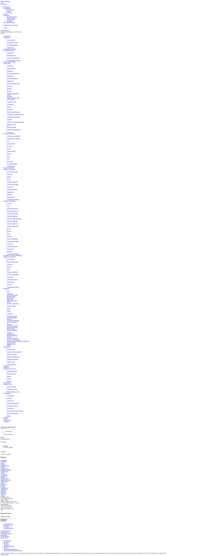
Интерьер (9, 86)
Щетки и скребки (11, 127)
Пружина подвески (12, 335)
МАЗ (8, 156)
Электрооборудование (13, 199)
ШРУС (9, 345)
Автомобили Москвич (10, 49)
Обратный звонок (8, 528)
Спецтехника (7, 382)
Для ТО (9, 95)
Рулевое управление (12, 182)
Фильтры (9, 194)
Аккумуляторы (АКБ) (9, 62)
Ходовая (9, 332)
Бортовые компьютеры (13, 403)
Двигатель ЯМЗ (11, 151)
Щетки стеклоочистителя (14, 129)
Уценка (6, 418)
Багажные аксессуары (13, 73)
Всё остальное (11, 259)
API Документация (9, 546)
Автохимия (10, 53)
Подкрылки (10, 104)
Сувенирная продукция (13, 117)
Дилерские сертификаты (10, 549)
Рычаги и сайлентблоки (13, 339)
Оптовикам (7, 6)
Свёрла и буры (11, 362)
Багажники (10, 71)
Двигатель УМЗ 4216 (12, 226)
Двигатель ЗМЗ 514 (12, 223)
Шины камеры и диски (13, 391)
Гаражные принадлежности (14, 351)
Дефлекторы (10, 81)
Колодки (9, 319)
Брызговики (10, 76)
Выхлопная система (12, 171)
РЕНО (8, 311)
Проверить (3, 519)
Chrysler (9, 203)
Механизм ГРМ (11, 296)
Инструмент (7, 346)
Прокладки (10, 299)
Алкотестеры (10, 395)
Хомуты (9, 378)
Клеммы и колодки (12, 371)
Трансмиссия (10, 192)
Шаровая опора (11, 344)
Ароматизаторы (11, 68)
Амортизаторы (11, 334)
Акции (5, 14)
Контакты (6, 15)
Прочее (9, 107)
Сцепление (10, 187)
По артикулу (9, 431)
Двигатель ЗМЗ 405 (12, 216)
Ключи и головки (11, 354)
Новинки (6, 366)
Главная (3, 451)
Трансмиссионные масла (13, 60)
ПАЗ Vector (10, 161)
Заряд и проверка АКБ (13, 98)
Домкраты (9, 96)
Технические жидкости (13, 58)
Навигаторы (10, 408)
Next (8, 141)
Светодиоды (10, 47)
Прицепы (6, 367)
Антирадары (10, 400)
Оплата (9, 11)
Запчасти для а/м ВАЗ (9, 169)
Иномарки (6, 288)
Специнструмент (11, 364)
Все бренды (4, 460)
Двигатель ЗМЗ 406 (12, 221)
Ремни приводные (12, 300)
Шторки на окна (11, 124)
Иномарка (6, 542)
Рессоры (9, 336)
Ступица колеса (11, 342)
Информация (7, 8)
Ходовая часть (11, 197)
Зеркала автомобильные (13, 83)
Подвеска (9, 236)
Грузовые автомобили (10, 133)
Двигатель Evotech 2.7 (13, 211)
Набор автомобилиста (13, 93)
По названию (9, 434)
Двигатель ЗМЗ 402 (12, 213)
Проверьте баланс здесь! (7, 508)
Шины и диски (8, 384)
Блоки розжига (11, 40)
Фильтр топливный (12, 330)
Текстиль (6, 421)
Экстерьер (9, 132)
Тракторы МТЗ (11, 166)
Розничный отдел (8, 524)
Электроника (7, 393)
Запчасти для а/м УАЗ (9, 256)
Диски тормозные (12, 317)
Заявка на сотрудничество (11, 25)
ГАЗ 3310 (9, 146)
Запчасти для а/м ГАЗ (9, 201)
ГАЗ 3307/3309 (11, 143)
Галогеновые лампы (12, 42)
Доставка (9, 12)
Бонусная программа (9, 22)
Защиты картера (11, 306)
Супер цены (7, 420)
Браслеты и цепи (11, 386)
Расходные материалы (10, 368)
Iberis (8, 291)
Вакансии (9, 21)
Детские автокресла (12, 78)
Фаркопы (9, 119)
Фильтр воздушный (12, 325)
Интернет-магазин (12, 16)
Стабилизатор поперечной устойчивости (18, 341)
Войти (5, 27)
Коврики (9, 88)
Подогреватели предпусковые (15, 411)
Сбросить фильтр (5, 1)
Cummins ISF (7, 36)
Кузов (8, 179)
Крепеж (9, 176)
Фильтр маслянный (12, 327)
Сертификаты (7, 540)
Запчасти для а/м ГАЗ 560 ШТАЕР (13, 255)
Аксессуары (7, 63)
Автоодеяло (10, 66)
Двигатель (10, 174)
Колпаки (9, 91)
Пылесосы (10, 109)
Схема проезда (11, 19)
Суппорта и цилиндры (13, 320)
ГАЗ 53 (9, 148)
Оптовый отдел (11, 18)
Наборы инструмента (12, 359)
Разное (9, 416)
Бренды (6, 417)
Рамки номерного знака (13, 112)
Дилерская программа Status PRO (13, 550)
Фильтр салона (11, 328)
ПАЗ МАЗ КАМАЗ (12, 164)
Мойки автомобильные (13, 357)
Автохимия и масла (9, 50)
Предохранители (11, 373)
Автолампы (7, 37)
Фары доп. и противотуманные (15, 122)
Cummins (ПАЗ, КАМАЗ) (14, 138)
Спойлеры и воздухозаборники (15, 114)
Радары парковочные (12, 413)
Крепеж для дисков (12, 389)
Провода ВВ (10, 298)
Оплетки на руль (11, 102)
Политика (6, 526)
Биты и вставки (11, 349)
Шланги (9, 381)
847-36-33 (5, 30)
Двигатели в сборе (9, 167)
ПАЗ (8, 158)
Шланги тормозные (12, 322)
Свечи (8, 302)
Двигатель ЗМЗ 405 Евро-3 (14, 218)
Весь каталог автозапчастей (8, 427)
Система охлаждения (12, 184)
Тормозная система (12, 189)
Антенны (9, 398)
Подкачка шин (11, 99)
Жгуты (9, 228)
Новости (6, 547)
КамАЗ (9, 153)
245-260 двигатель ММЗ (13, 136)
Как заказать (10, 9)
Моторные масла (11, 55)
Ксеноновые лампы (12, 45)
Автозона (6, 545)
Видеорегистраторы (12, 405)
